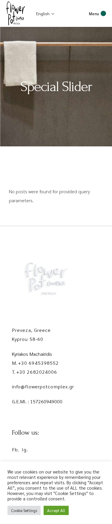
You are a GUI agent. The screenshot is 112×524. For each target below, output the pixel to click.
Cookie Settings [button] (24, 510)
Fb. (15, 449)
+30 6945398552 (38, 363)
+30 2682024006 (36, 372)
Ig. (25, 449)
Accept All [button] (56, 510)
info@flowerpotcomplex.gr (43, 386)
